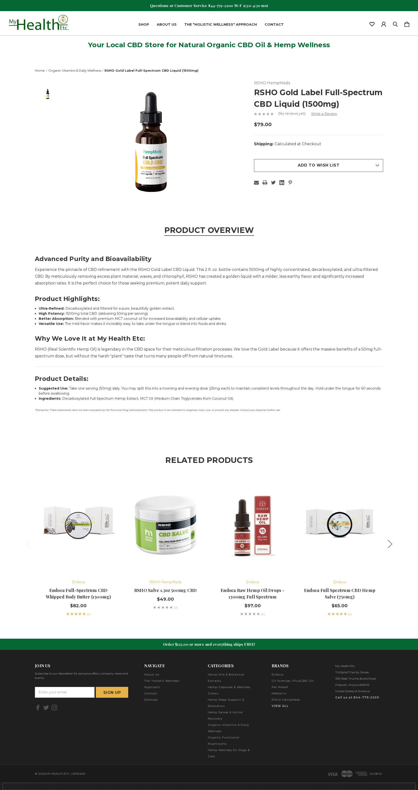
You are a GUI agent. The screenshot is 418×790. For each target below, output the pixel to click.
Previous (28, 543)
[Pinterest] (290, 182)
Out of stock (339, 560)
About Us (167, 24)
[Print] (264, 182)
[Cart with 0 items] (407, 23)
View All (280, 706)
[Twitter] (273, 182)
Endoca (278, 674)
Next (390, 543)
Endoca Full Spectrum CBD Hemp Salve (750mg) (339, 593)
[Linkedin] (281, 182)
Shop (143, 24)
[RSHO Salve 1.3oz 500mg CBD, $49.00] (165, 524)
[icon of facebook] (38, 708)
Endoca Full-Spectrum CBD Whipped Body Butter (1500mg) (78, 593)
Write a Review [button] (324, 114)
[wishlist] (372, 23)
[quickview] (107, 496)
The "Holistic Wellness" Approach (220, 24)
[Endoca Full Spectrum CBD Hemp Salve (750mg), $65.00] (339, 524)
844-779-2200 (220, 5)
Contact (274, 24)
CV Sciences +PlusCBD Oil (293, 681)
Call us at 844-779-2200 (357, 697)
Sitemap (151, 699)
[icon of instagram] (54, 708)
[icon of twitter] (46, 708)
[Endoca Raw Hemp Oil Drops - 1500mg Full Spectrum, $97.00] (252, 524)
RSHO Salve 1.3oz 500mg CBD (165, 590)
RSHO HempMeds (286, 699)
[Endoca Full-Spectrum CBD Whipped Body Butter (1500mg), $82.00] (78, 524)
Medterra (279, 693)
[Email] (256, 182)
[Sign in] (383, 23)
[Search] (395, 23)
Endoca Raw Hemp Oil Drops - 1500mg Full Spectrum (252, 593)
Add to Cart (78, 560)
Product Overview (209, 230)
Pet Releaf (280, 687)
